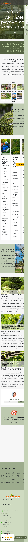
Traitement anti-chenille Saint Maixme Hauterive (3, 476)
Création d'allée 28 (6, 533)
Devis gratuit (22, 164)
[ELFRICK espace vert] (6, 3)
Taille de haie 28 (6, 524)
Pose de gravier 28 (6, 520)
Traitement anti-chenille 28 (8, 531)
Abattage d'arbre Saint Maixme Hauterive (19, 475)
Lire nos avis (7, 539)
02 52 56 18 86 (8, 500)
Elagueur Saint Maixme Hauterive (14, 474)
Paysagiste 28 (5, 528)
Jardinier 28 (5, 526)
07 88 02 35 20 (21, 537)
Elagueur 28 (5, 515)
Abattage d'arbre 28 (7, 517)
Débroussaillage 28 (7, 522)
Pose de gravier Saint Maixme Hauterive (8, 479)
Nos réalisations (14, 32)
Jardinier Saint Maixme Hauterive (14, 482)
